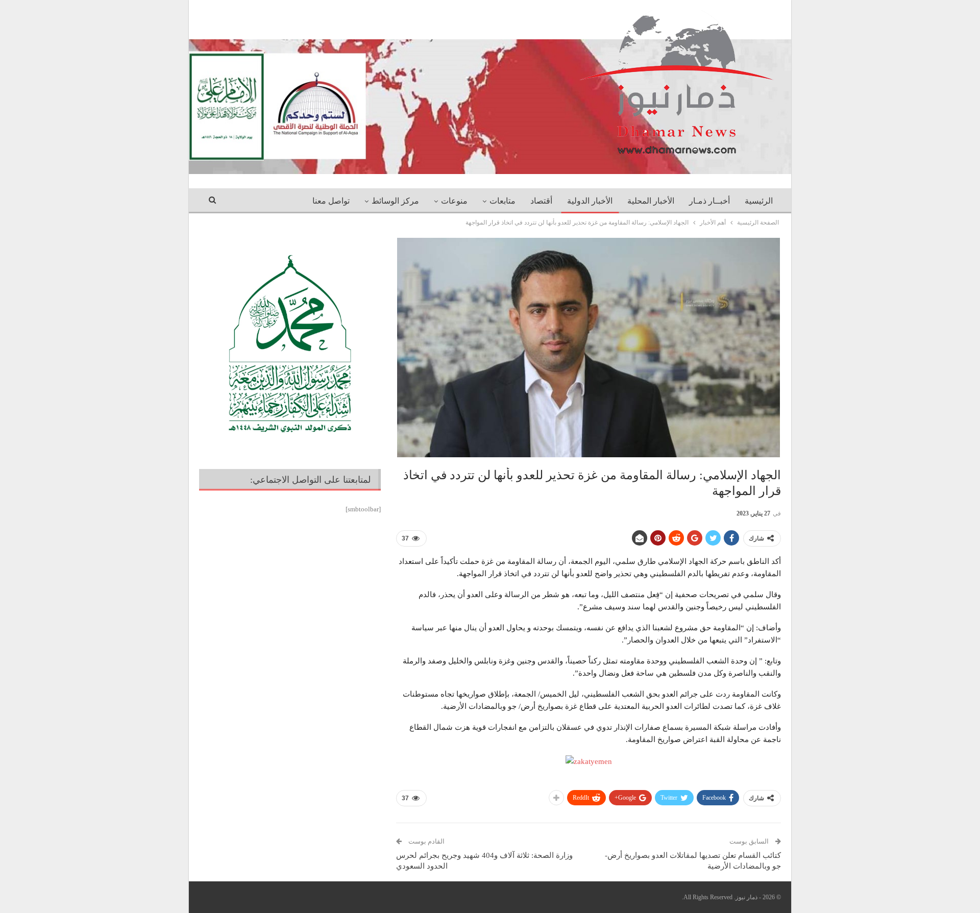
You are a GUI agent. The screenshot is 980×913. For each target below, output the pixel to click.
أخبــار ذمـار (709, 200)
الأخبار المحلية (650, 200)
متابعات (502, 200)
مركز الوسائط (395, 200)
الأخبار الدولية (589, 200)
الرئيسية (759, 200)
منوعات (454, 200)
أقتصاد (541, 200)
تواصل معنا (331, 200)
